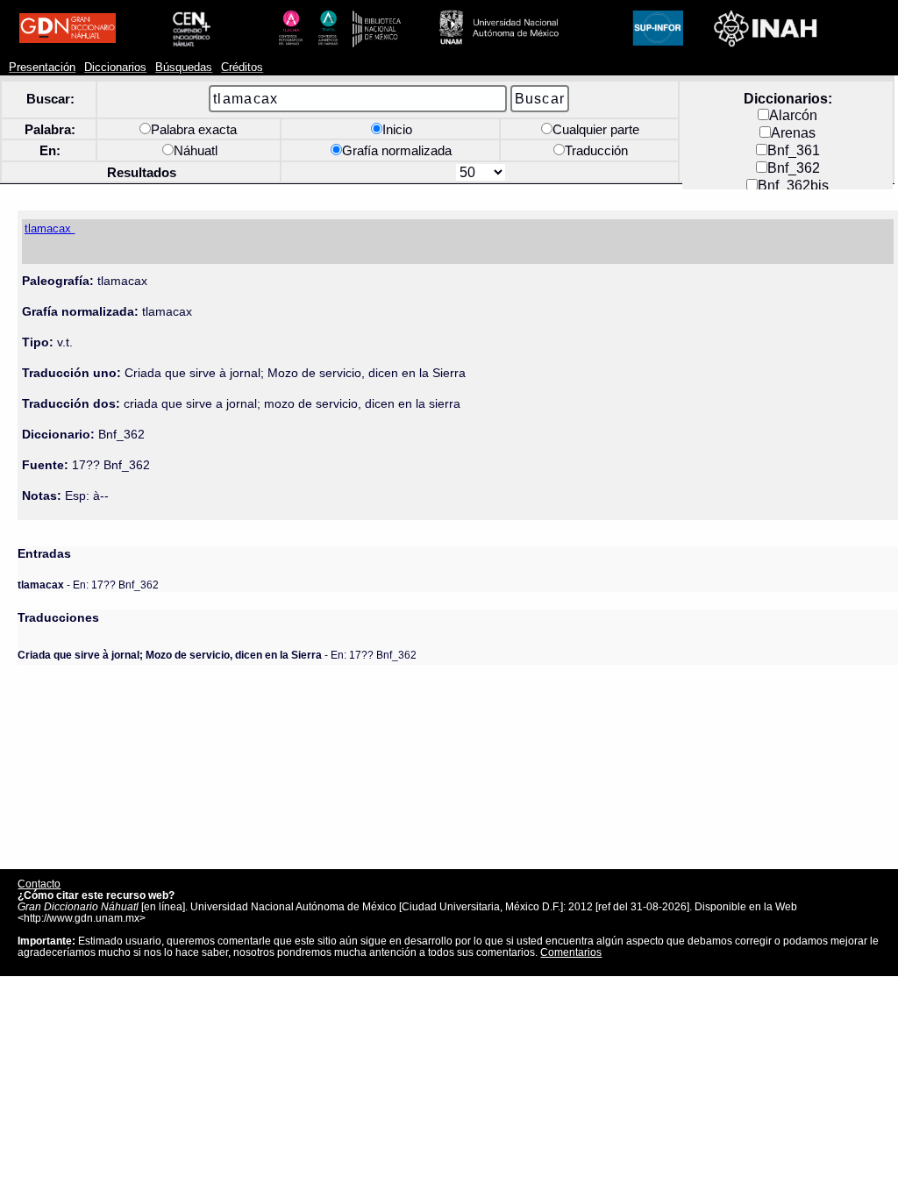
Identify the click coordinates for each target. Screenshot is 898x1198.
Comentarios (571, 952)
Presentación (42, 67)
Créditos (242, 67)
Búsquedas (183, 67)
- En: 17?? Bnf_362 (88, 584)
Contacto (39, 883)
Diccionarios (115, 67)
